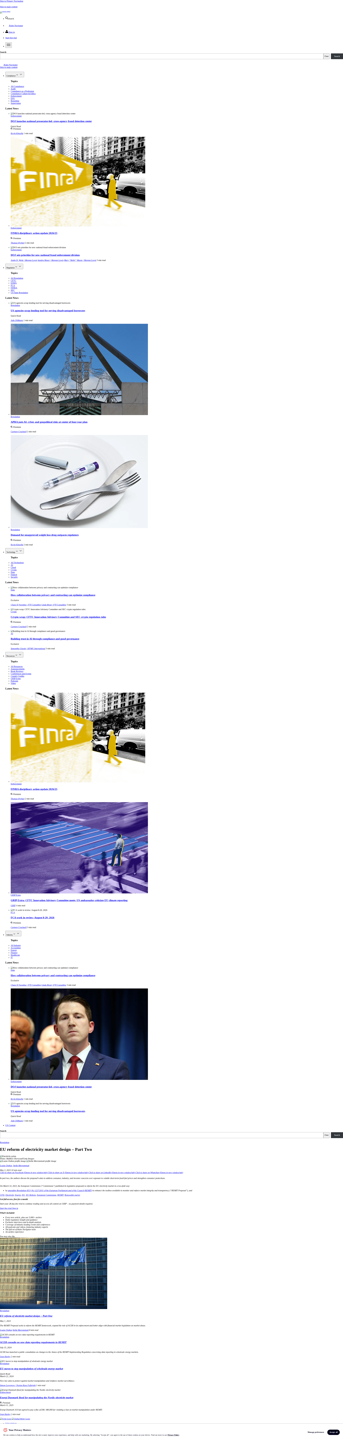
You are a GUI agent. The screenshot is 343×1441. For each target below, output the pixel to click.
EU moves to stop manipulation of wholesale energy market (31, 1368)
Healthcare (15, 955)
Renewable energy (72, 1195)
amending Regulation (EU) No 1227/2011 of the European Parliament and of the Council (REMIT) (50, 1190)
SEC (13, 290)
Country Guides (17, 676)
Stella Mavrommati (21, 1165)
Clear (327, 56)
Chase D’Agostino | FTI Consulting (26, 605)
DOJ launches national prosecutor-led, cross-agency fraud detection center (51, 121)
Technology (10, 552)
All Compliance (17, 86)
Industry (9, 935)
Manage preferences (316, 1432)
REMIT (60, 1195)
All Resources (17, 666)
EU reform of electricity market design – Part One (26, 1316)
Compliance (11, 76)
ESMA (14, 283)
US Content (10, 1125)
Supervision (16, 103)
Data (13, 572)
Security (14, 577)
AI (12, 565)
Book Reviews (17, 671)
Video (13, 683)
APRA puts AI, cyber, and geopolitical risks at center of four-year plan (49, 422)
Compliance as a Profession (22, 91)
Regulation (10, 268)
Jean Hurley (5, 1356)
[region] (171, 1432)
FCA (13, 285)
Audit (13, 89)
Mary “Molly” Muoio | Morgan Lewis (80, 260)
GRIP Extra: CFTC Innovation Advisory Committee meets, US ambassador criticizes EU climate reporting (69, 900)
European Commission (46, 1195)
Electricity (9, 1195)
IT (12, 957)
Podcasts (14, 681)
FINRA (14, 288)
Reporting (15, 101)
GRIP (13, 905)
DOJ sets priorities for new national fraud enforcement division (45, 255)
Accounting (16, 948)
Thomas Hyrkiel (17, 243)
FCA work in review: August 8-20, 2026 (32, 917)
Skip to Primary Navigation (11, 1)
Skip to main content (8, 7)
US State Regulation (19, 293)
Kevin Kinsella (17, 133)
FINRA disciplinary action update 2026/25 (34, 233)
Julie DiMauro (17, 320)
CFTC (13, 280)
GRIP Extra (16, 678)
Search (3, 52)
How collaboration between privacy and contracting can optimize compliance (53, 595)
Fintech (14, 575)
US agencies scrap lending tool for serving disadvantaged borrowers (48, 310)
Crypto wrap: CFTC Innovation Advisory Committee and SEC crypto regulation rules (58, 617)
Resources (10, 656)
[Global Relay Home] (21, 1419)
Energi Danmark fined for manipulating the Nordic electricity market (36, 1397)
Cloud (13, 567)
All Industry (16, 945)
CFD (2, 1195)
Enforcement (16, 96)
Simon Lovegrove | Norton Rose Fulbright (18, 1385)
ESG (13, 98)
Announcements (18, 669)
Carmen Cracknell (19, 431)
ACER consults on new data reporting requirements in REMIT (33, 1342)
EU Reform (31, 1195)
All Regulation (17, 278)
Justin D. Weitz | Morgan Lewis (24, 260)
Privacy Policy (173, 1435)
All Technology (17, 562)
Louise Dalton (6, 1165)
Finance (14, 953)
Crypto (14, 570)
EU (23, 1195)
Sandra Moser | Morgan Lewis (51, 260)
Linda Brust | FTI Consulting (54, 605)
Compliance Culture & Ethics (23, 93)
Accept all (333, 1432)
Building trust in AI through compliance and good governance (45, 638)
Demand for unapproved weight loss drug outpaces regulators (45, 535)
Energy (14, 950)
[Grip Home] (6, 1419)
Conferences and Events (21, 674)
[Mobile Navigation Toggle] (8, 45)
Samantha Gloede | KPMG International (28, 648)
